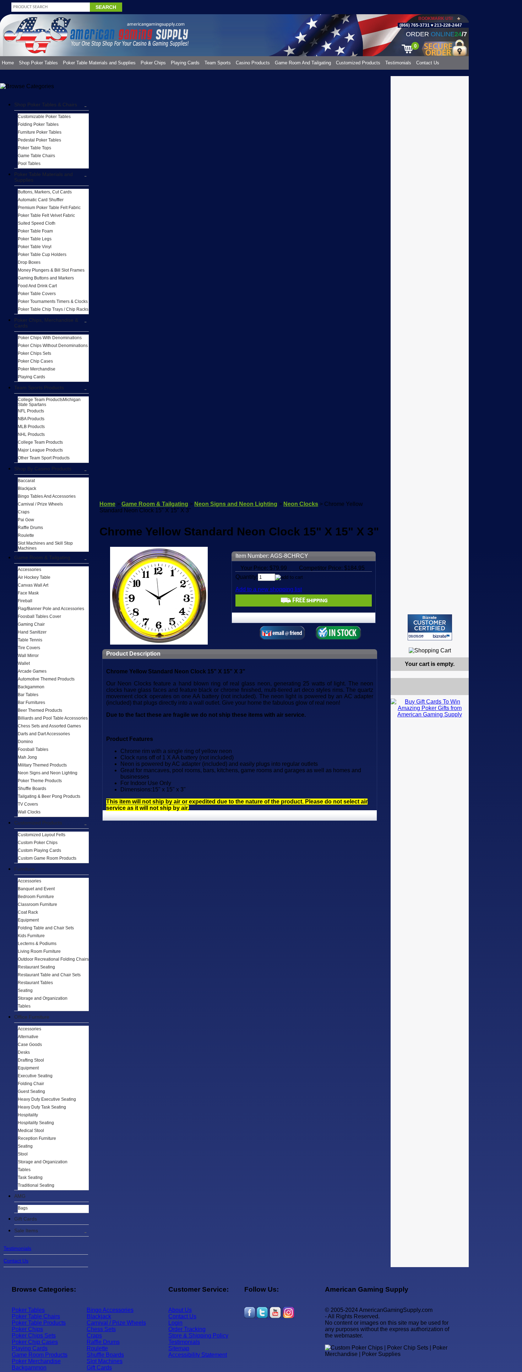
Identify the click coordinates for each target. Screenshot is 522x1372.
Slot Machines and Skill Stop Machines (45, 546)
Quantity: (246, 577)
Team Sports (218, 62)
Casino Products (253, 62)
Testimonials (398, 62)
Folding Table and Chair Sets (46, 927)
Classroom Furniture (37, 904)
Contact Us (427, 62)
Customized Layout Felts (41, 834)
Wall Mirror (28, 655)
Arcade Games (32, 671)
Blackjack (27, 488)
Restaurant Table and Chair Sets (49, 974)
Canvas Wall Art (33, 585)
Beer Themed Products (40, 710)
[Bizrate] (459, 643)
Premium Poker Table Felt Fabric (49, 207)
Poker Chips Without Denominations (53, 345)
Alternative (28, 1036)
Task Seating (30, 1177)
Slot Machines (105, 1361)
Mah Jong (27, 757)
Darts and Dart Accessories (44, 733)
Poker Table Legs (34, 238)
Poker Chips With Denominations (50, 337)
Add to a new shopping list (268, 589)
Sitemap (178, 1348)
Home (8, 62)
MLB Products (31, 426)
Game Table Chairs (36, 155)
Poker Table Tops (34, 147)
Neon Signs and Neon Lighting (47, 772)
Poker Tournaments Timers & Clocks (53, 301)
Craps (23, 511)
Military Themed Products (42, 765)
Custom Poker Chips (38, 842)
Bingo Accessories (110, 1310)
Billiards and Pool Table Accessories (53, 718)
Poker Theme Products (40, 780)
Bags (23, 1208)
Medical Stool (31, 1130)
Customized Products (358, 62)
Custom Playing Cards (39, 850)
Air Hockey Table (34, 577)
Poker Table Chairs (36, 1316)
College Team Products (40, 442)
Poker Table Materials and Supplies (99, 62)
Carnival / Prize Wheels (40, 504)
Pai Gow (26, 519)
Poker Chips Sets (34, 353)
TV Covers (28, 804)
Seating (25, 990)
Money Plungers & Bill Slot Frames (51, 270)
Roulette (26, 535)
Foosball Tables (33, 749)
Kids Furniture (31, 935)
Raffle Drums (30, 527)
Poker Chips (153, 62)
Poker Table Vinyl (34, 246)
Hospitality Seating (36, 1122)
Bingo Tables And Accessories (47, 496)
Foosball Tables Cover (39, 616)
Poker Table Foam (35, 231)
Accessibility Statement (197, 1355)
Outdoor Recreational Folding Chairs (53, 959)
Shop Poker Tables (38, 62)
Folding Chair (31, 1083)
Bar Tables (28, 694)
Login (175, 1323)
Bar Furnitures (31, 702)
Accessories (29, 569)
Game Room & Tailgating (42, 557)
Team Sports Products (39, 387)
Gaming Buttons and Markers (46, 278)
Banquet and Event (36, 888)
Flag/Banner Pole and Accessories (51, 608)
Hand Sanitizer (32, 632)
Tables (24, 1006)
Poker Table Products (39, 1323)
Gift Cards (25, 1219)
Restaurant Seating (36, 967)
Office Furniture (31, 1017)
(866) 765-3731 (414, 25)
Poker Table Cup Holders (42, 254)
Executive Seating (35, 1075)
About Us (180, 1310)
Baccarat (26, 480)
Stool (23, 1154)
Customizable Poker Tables (44, 116)
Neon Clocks (300, 504)
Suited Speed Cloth (36, 223)
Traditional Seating (36, 1185)
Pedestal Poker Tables (39, 140)
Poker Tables (28, 1310)
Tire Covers (29, 647)
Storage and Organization (42, 998)
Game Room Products (39, 1355)
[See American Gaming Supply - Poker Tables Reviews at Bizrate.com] (430, 627)
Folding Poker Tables (38, 124)
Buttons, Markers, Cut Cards (45, 191)
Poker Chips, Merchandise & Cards (46, 323)
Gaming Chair (31, 624)
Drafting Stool (31, 1060)
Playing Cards (185, 62)
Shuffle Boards (32, 788)
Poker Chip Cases (35, 361)
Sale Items (26, 1230)
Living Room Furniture (39, 951)
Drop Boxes (29, 262)
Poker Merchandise (36, 369)
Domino (25, 741)
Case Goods (30, 1044)
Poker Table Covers (37, 293)
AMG (20, 1196)
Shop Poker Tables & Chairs (45, 104)
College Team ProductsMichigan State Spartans (49, 402)
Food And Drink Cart (37, 285)
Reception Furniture (37, 1138)
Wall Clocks (29, 812)
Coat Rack (28, 912)
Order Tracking (187, 1329)
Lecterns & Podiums (37, 943)
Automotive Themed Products (46, 679)
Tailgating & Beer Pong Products (49, 796)
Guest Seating (31, 1091)
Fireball (25, 600)
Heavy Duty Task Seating (42, 1107)
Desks (24, 1052)
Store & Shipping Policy (198, 1336)
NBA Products (31, 418)
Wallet (24, 663)
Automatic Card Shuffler (41, 199)
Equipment (28, 920)
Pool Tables (29, 163)
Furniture (24, 869)
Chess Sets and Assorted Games (49, 726)
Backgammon (31, 686)
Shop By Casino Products (42, 468)
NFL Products (31, 411)
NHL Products (31, 434)
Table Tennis (30, 639)
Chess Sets (101, 1329)
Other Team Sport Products (44, 457)
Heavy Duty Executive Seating (47, 1099)
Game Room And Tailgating (303, 62)
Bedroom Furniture (36, 896)
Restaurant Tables (35, 982)
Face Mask (28, 593)
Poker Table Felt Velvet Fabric (46, 215)
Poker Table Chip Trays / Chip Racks (53, 309)
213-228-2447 (447, 25)
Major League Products (40, 450)
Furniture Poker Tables (39, 132)
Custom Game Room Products (47, 858)
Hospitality (28, 1114)
